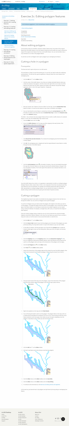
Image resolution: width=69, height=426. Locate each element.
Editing (10, 11)
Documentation (5, 419)
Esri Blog (37, 417)
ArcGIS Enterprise (22, 417)
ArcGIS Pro (18, 1)
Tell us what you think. (60, 421)
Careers (37, 416)
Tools (40, 8)
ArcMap (23, 1)
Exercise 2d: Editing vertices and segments (9, 46)
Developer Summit (39, 420)
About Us (37, 414)
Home (4, 8)
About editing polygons (27, 28)
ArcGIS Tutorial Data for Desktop (28, 36)
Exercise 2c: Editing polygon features (8, 41)
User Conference (39, 419)
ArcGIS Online (21, 414)
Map (18, 8)
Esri (64, 1)
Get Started (11, 8)
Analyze (24, 8)
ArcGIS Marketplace (22, 424)
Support (3, 420)
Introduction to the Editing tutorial (8, 16)
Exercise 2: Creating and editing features (44, 11)
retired (31, 24)
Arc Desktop (6, 1)
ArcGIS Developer (22, 420)
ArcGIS (19, 419)
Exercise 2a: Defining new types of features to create (10, 31)
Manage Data (33, 8)
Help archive (31, 19)
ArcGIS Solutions (22, 422)
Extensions (47, 8)
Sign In (51, 1)
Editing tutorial (30, 11)
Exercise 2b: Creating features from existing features (9, 37)
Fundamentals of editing (19, 11)
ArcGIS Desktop (21, 416)
